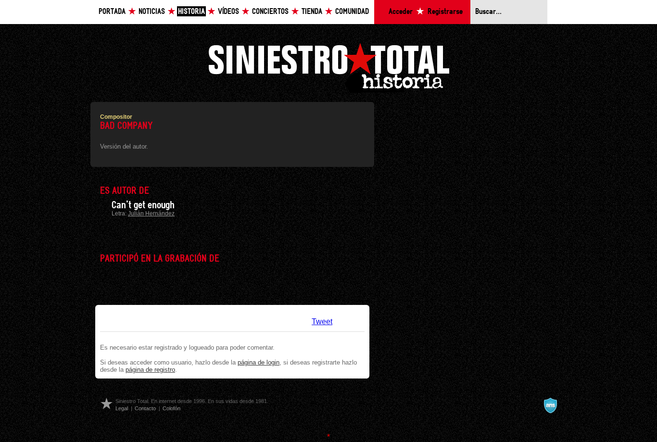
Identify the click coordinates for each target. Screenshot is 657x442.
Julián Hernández (151, 213)
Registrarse (445, 11)
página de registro (150, 369)
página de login (258, 362)
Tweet (322, 321)
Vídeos (228, 11)
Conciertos (270, 11)
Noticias (152, 11)
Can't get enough (143, 205)
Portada (112, 11)
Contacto (145, 408)
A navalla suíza (550, 405)
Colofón (171, 408)
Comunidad (352, 11)
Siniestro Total (328, 66)
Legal (121, 408)
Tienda (312, 11)
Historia (191, 11)
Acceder (401, 11)
